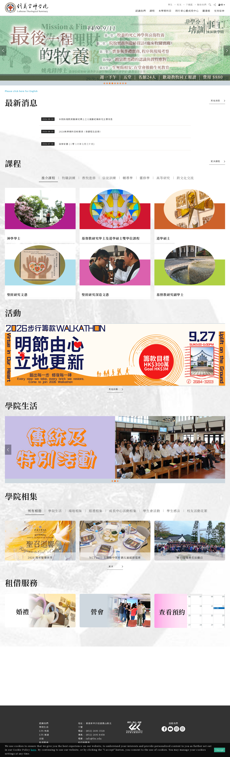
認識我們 (140, 10)
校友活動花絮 (197, 510)
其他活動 (113, 389)
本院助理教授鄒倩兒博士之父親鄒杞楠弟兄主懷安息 (86, 119)
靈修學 (145, 177)
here (33, 749)
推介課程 (48, 177)
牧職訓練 (68, 177)
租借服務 (43, 742)
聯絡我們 (201, 4)
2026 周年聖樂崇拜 (40, 557)
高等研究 (163, 177)
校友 (179, 4)
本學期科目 (165, 10)
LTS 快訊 (44, 730)
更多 (111, 566)
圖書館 (206, 10)
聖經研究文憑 (17, 294)
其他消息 (215, 100)
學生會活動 (151, 510)
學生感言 (173, 510)
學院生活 (55, 510)
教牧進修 (89, 177)
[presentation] (3, 51)
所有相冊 (35, 510)
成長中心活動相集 (122, 510)
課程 (152, 10)
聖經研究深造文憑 (95, 294)
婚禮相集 (95, 510)
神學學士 (14, 238)
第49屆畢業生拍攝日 (189, 557)
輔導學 (128, 177)
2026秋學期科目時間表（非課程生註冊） (80, 131)
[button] (104, 83)
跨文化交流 (185, 177)
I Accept (219, 749)
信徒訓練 (109, 177)
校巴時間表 (84, 742)
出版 (41, 738)
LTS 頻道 (44, 734)
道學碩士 (163, 238)
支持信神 (219, 10)
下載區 (189, 4)
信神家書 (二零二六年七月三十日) (77, 143)
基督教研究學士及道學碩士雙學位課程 (111, 238)
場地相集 (75, 510)
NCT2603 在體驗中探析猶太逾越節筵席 (115, 557)
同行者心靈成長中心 (187, 10)
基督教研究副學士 (170, 294)
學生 (170, 4)
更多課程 (215, 161)
